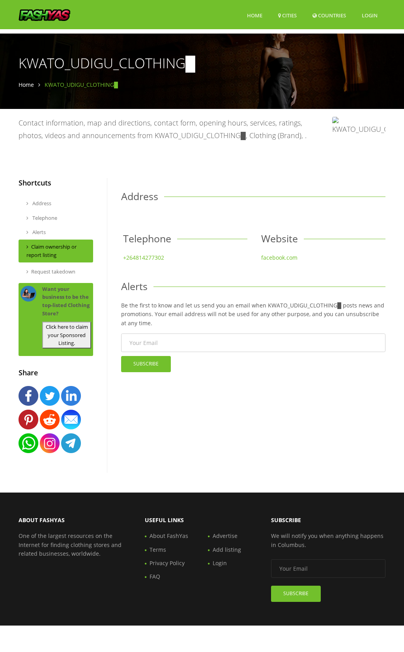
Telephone (44, 217)
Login (370, 15)
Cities (289, 15)
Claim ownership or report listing (51, 251)
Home (254, 15)
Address (41, 203)
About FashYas (169, 536)
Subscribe (146, 363)
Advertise (225, 536)
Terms (158, 549)
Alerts (38, 232)
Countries (331, 15)
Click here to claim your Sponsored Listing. (67, 335)
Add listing (227, 549)
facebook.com (279, 257)
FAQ (155, 576)
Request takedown (53, 271)
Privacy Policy (167, 563)
